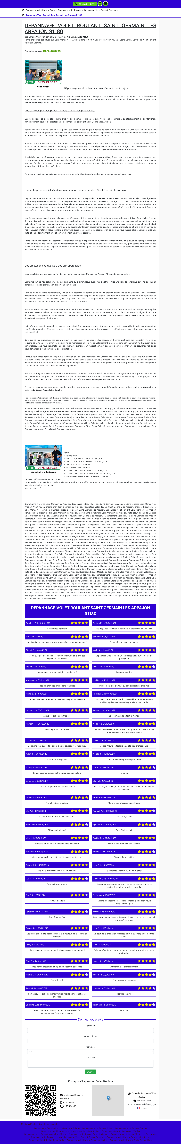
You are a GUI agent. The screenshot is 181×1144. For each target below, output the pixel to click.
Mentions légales (29, 1124)
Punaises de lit (78, 1131)
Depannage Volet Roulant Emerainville (46, 1140)
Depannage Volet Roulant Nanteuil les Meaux (45, 1134)
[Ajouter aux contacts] (100, 3)
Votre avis (90, 1057)
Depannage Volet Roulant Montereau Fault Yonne (134, 1134)
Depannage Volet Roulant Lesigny (46, 1137)
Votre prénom (90, 1036)
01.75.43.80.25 (87, 4)
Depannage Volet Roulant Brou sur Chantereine (129, 1137)
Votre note (90, 1047)
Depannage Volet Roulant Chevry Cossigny (84, 1137)
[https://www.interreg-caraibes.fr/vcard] (40, 1100)
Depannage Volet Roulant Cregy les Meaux (88, 1134)
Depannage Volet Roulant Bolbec (97, 1128)
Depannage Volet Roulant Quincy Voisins (121, 1131)
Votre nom (90, 1025)
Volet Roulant (93, 1131)
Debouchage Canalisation (46, 1128)
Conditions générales (49, 1124)
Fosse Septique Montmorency (55, 1131)
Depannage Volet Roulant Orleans (131, 1128)
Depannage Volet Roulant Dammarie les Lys (87, 1140)
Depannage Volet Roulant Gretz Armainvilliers (131, 1140)
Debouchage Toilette (70, 1128)
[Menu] (105, 3)
